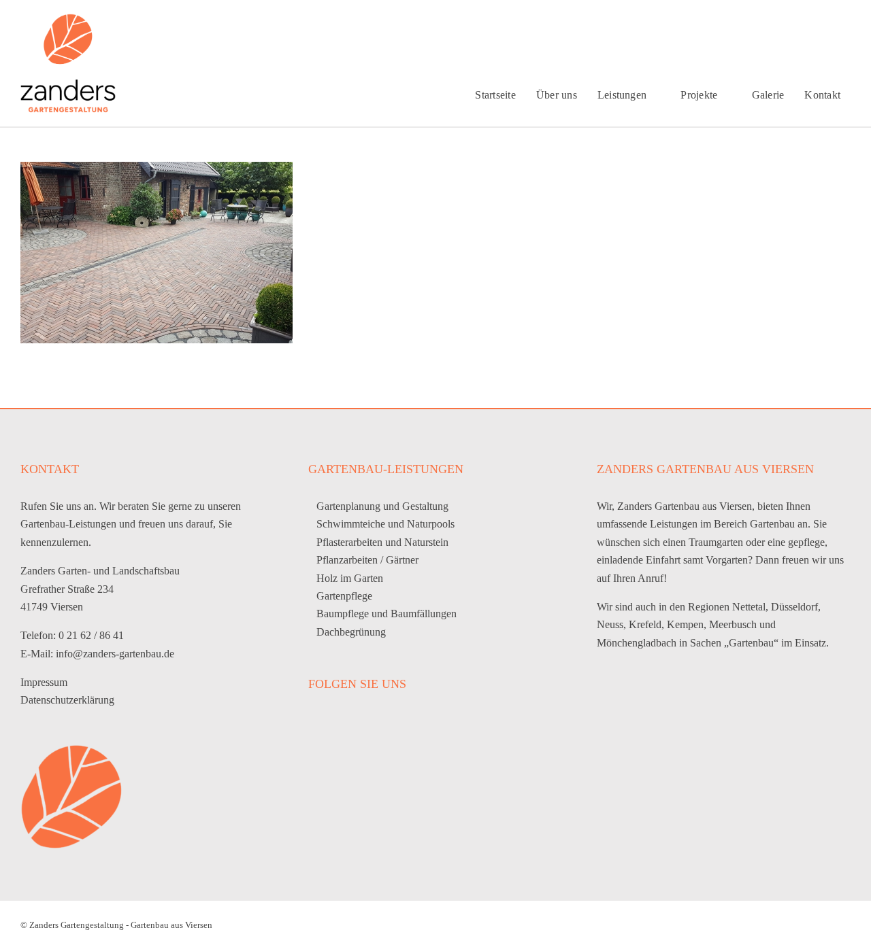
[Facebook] (313, 720)
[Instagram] (334, 720)
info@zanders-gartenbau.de (115, 653)
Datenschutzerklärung (67, 700)
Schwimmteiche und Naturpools (385, 524)
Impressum (43, 682)
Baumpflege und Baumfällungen (386, 613)
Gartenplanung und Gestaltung (382, 506)
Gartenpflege (344, 596)
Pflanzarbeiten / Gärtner (367, 560)
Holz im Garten (349, 578)
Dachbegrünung (351, 632)
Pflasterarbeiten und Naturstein (382, 542)
